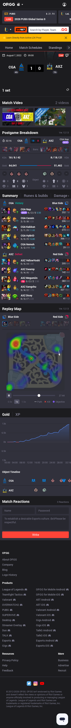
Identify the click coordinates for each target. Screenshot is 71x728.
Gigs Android (43, 620)
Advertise (63, 665)
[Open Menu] (64, 4)
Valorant (7, 599)
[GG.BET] (21, 29)
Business (63, 660)
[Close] (66, 38)
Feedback (7, 670)
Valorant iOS (43, 615)
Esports (6, 640)
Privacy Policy (10, 660)
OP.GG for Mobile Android (50, 589)
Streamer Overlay (12, 625)
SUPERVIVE (9, 615)
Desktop (6, 620)
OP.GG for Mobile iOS (48, 594)
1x (17, 401)
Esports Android (45, 640)
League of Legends (13, 589)
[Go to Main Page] (9, 4)
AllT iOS (40, 604)
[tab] (11, 195)
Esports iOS (43, 645)
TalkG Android (44, 630)
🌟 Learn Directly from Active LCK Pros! (22, 38)
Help (4, 665)
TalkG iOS (41, 635)
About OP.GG (9, 559)
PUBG (5, 610)
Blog (4, 569)
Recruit (62, 670)
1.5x (24, 401)
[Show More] (20, 4)
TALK (5, 635)
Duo (4, 630)
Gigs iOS (41, 625)
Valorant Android (46, 610)
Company (7, 564)
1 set (6, 90)
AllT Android (43, 599)
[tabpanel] (35, 251)
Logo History (9, 575)
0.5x (10, 401)
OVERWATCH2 (10, 604)
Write (35, 535)
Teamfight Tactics (12, 594)
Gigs (4, 645)
